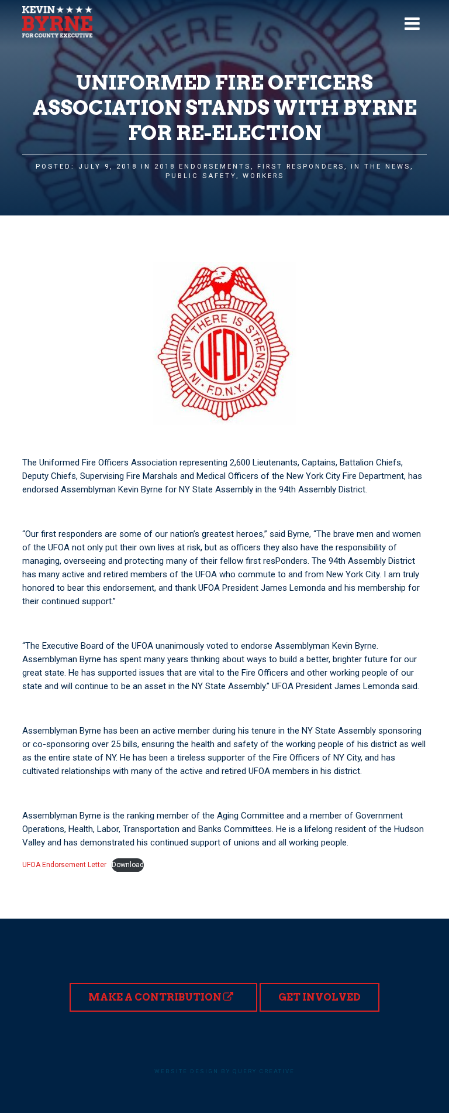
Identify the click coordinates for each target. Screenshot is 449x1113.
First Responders (300, 166)
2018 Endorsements (202, 166)
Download (128, 865)
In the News (380, 166)
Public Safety (200, 176)
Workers (263, 176)
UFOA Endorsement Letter (64, 865)
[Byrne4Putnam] (57, 21)
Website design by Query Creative (224, 1071)
